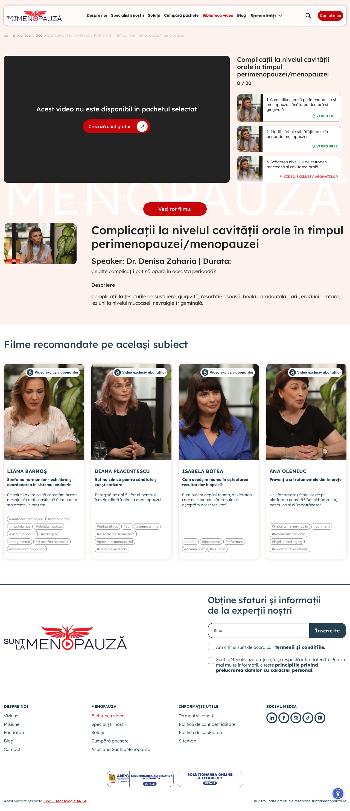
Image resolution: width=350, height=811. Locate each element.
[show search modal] (308, 15)
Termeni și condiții (197, 715)
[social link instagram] (295, 717)
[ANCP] (140, 779)
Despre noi (97, 15)
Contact (12, 749)
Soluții (154, 15)
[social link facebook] (283, 717)
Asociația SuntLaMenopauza (120, 749)
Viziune (11, 715)
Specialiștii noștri (127, 15)
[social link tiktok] (307, 717)
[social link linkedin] (271, 717)
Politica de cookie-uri (200, 732)
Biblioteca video (217, 15)
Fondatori (14, 732)
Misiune (11, 724)
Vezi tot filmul (175, 209)
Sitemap (187, 741)
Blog (241, 15)
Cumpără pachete (181, 15)
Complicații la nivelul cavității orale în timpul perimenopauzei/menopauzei (115, 35)
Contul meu (330, 15)
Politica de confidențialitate (207, 724)
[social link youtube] (319, 717)
